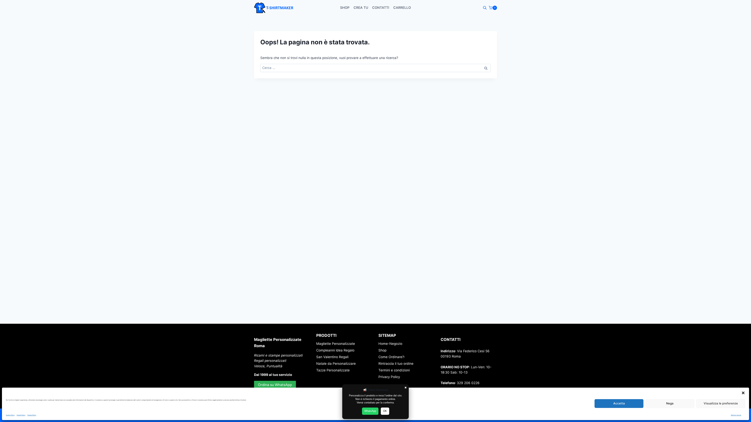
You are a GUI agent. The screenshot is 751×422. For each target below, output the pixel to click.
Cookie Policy (10, 415)
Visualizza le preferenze (721, 403)
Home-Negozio (390, 344)
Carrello (402, 8)
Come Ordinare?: (391, 357)
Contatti (380, 8)
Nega (670, 403)
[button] (743, 393)
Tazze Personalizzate (333, 370)
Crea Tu (361, 8)
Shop (344, 8)
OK (385, 410)
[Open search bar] (485, 8)
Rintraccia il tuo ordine (395, 364)
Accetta (619, 403)
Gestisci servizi (736, 415)
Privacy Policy (389, 377)
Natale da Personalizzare (336, 364)
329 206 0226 (468, 383)
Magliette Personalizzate (335, 344)
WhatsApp (370, 410)
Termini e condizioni (394, 370)
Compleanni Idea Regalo (335, 350)
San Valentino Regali (332, 357)
